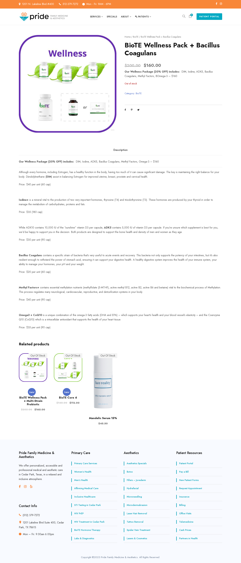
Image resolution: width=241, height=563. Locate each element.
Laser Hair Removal (137, 513)
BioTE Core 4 (68, 398)
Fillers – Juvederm (136, 480)
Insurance (184, 496)
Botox (130, 471)
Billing (182, 505)
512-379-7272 (70, 4)
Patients (143, 16)
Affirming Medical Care (86, 488)
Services (95, 16)
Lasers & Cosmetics (137, 538)
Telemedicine (186, 521)
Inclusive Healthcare (84, 496)
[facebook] (216, 4)
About (125, 16)
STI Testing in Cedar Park (87, 505)
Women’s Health (82, 471)
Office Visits (185, 513)
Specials (112, 16)
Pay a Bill (184, 471)
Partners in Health (188, 538)
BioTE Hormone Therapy (87, 530)
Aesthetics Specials (137, 463)
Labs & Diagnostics (84, 538)
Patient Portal (209, 16)
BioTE (135, 36)
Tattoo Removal (135, 521)
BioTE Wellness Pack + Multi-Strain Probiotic (33, 401)
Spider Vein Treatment (138, 530)
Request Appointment (190, 488)
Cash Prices (185, 530)
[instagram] (221, 4)
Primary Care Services (85, 463)
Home (128, 36)
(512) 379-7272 (31, 515)
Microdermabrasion (137, 505)
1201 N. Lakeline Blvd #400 (38, 4)
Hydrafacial (133, 488)
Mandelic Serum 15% (103, 418)
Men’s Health (81, 480)
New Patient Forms (189, 480)
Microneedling (134, 496)
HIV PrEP (79, 513)
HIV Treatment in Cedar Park (89, 521)
